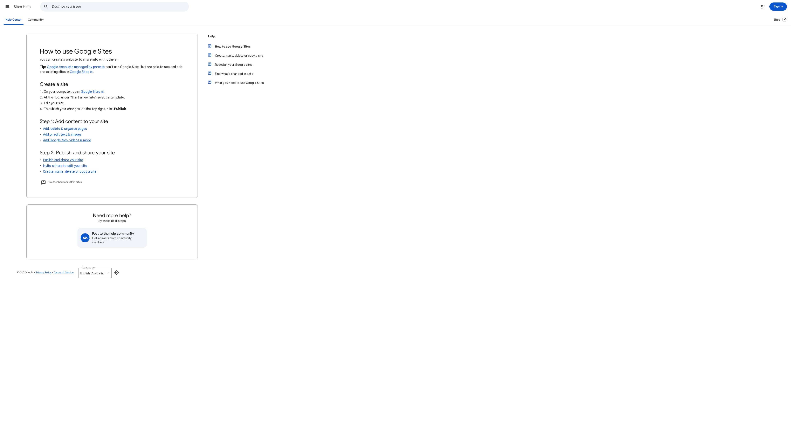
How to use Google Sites (233, 46)
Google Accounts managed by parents (76, 67)
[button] (7, 7)
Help (211, 36)
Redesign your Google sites (233, 65)
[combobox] (120, 6)
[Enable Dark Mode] (117, 273)
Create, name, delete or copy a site (69, 172)
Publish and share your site (63, 160)
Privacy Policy (43, 272)
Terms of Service (64, 272)
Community (36, 19)
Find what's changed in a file (234, 74)
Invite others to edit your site (65, 166)
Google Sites (79, 72)
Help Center (14, 19)
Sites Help (22, 7)
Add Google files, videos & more (67, 140)
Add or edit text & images (62, 134)
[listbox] (95, 273)
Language (89, 267)
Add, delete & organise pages (65, 129)
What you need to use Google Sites (239, 83)
